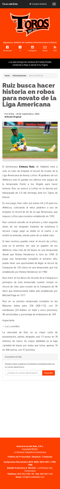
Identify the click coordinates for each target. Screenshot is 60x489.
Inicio (7, 75)
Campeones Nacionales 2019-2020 (21, 462)
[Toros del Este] (30, 25)
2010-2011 (45, 462)
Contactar (47, 457)
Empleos (36, 457)
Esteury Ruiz (26, 166)
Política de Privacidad (19, 457)
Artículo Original (12, 117)
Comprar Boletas (39, 4)
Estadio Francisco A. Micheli (21, 468)
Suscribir (48, 373)
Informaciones (19, 75)
